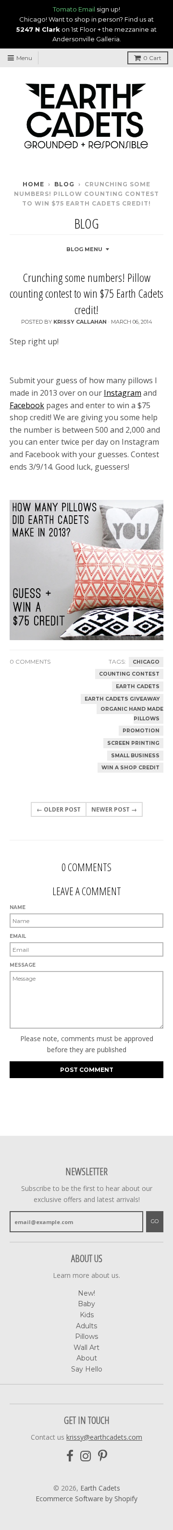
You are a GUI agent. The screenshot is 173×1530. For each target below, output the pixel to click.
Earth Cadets (100, 1488)
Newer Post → (114, 809)
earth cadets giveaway (122, 699)
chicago (146, 662)
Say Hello (86, 1369)
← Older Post (59, 809)
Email (18, 936)
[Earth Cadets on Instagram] (85, 1456)
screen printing (133, 743)
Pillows (86, 1336)
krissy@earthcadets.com (104, 1437)
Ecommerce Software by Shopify (86, 1498)
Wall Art (86, 1347)
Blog (64, 184)
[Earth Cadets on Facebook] (70, 1456)
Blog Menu (84, 249)
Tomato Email (74, 9)
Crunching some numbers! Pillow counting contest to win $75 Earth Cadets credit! (86, 293)
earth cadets (138, 686)
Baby (86, 1303)
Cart (152, 57)
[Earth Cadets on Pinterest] (102, 1456)
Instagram (122, 393)
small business (135, 756)
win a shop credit (130, 768)
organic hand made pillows (131, 714)
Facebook (27, 405)
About (86, 1358)
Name (17, 907)
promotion (141, 731)
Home (33, 184)
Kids (87, 1315)
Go (155, 1221)
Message (23, 965)
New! (86, 1293)
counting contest (129, 674)
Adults (86, 1326)
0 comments (30, 661)
